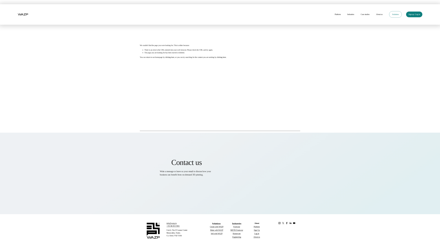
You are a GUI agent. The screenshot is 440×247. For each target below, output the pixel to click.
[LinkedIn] (290, 223)
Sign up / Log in (414, 14)
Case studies (365, 14)
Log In (256, 234)
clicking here (169, 57)
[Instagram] (279, 223)
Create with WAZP (216, 227)
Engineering (236, 237)
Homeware (237, 234)
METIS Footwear (236, 230)
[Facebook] (287, 223)
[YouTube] (294, 223)
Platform (338, 14)
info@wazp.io (171, 223)
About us (379, 14)
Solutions (395, 14)
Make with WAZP (216, 230)
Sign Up (257, 230)
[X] (283, 223)
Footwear (236, 227)
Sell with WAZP (217, 234)
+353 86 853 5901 (173, 226)
